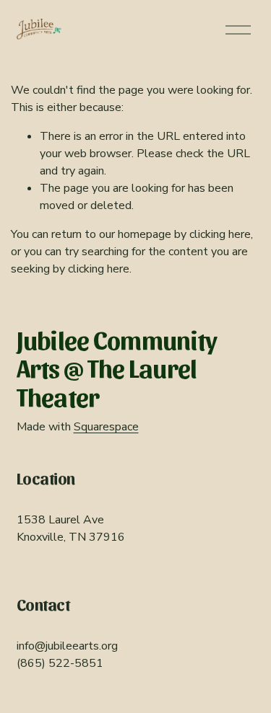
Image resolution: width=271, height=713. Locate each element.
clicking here (220, 234)
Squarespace (106, 427)
